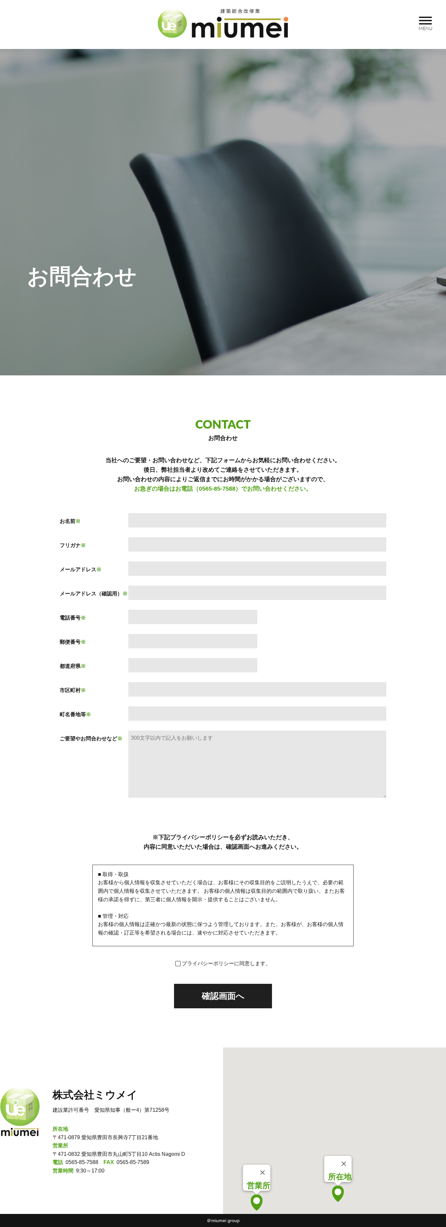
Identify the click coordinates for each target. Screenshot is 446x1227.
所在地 (340, 1176)
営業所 (258, 1185)
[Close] (262, 1172)
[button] (257, 1202)
